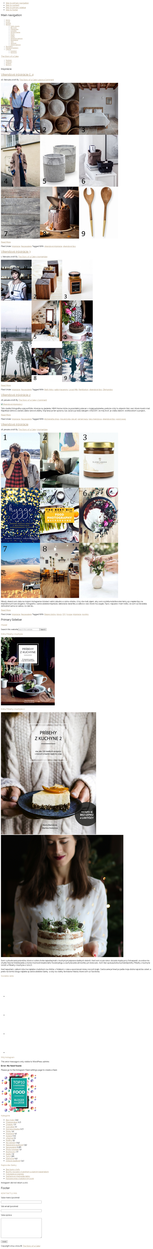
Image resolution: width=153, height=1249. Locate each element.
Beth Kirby (48, 389)
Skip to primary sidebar (16, 7)
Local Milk (73, 389)
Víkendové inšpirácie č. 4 (17, 74)
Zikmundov (108, 389)
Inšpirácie (16, 246)
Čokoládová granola (15, 1174)
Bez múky (10, 1120)
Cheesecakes (11, 1122)
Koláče (9, 1136)
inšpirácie (77, 614)
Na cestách (11, 1143)
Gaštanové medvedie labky (18, 1176)
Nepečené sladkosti (14, 1145)
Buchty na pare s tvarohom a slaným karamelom (27, 1172)
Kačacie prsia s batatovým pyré (20, 1178)
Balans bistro (50, 614)
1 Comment (42, 400)
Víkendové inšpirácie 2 (15, 395)
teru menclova (95, 419)
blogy (59, 614)
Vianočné (10, 1158)
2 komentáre (41, 257)
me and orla (65, 419)
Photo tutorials (12, 1149)
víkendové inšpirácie (53, 246)
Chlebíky (9, 1124)
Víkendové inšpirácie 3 (16, 251)
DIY (64, 614)
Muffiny (9, 1140)
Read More (6, 242)
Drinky (8, 1131)
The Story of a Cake (10, 56)
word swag (121, 419)
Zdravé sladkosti (13, 1161)
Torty (8, 1156)
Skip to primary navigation (17, 3)
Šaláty (8, 1154)
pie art (74, 419)
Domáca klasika (13, 1129)
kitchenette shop (51, 419)
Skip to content (12, 5)
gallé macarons (61, 389)
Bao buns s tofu (13, 1169)
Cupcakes (10, 1127)
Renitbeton (83, 389)
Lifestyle (9, 1138)
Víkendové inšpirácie (14, 424)
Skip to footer (12, 10)
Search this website (9, 629)
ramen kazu (83, 419)
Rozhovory (11, 1152)
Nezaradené (26, 246)
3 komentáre (41, 429)
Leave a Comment (45, 80)
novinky (85, 614)
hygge (69, 614)
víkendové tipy (69, 246)
